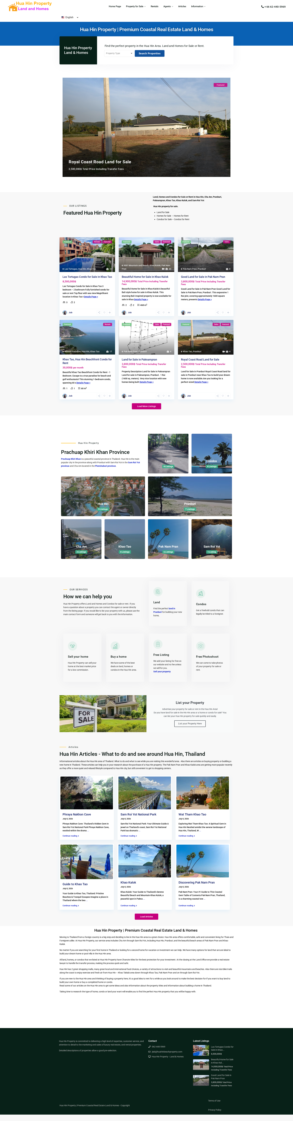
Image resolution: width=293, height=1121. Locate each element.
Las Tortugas (71, 269)
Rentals (154, 6)
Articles (182, 6)
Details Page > (91, 296)
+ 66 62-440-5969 (275, 6)
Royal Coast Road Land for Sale (200, 359)
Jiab (70, 312)
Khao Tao (91, 269)
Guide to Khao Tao (75, 884)
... (88, 830)
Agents (167, 6)
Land (168, 461)
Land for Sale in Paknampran (139, 359)
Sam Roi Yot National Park (138, 814)
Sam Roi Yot (212, 546)
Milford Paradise (73, 351)
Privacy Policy (214, 1110)
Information (197, 6)
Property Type (113, 53)
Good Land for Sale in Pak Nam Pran (203, 276)
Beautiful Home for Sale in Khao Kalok (145, 276)
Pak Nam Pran (190, 269)
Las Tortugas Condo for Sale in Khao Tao (87, 276)
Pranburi (202, 269)
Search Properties (150, 53)
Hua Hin (82, 269)
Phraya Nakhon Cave (77, 814)
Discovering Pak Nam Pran (197, 882)
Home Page (115, 6)
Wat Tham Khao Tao (192, 814)
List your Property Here (190, 723)
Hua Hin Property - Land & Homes (168, 1056)
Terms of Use (214, 1100)
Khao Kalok (155, 265)
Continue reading (70, 836)
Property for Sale (134, 6)
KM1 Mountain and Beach (136, 265)
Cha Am (81, 546)
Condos (212, 461)
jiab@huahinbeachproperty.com (167, 1051)
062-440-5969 (158, 1046)
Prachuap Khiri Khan (71, 459)
